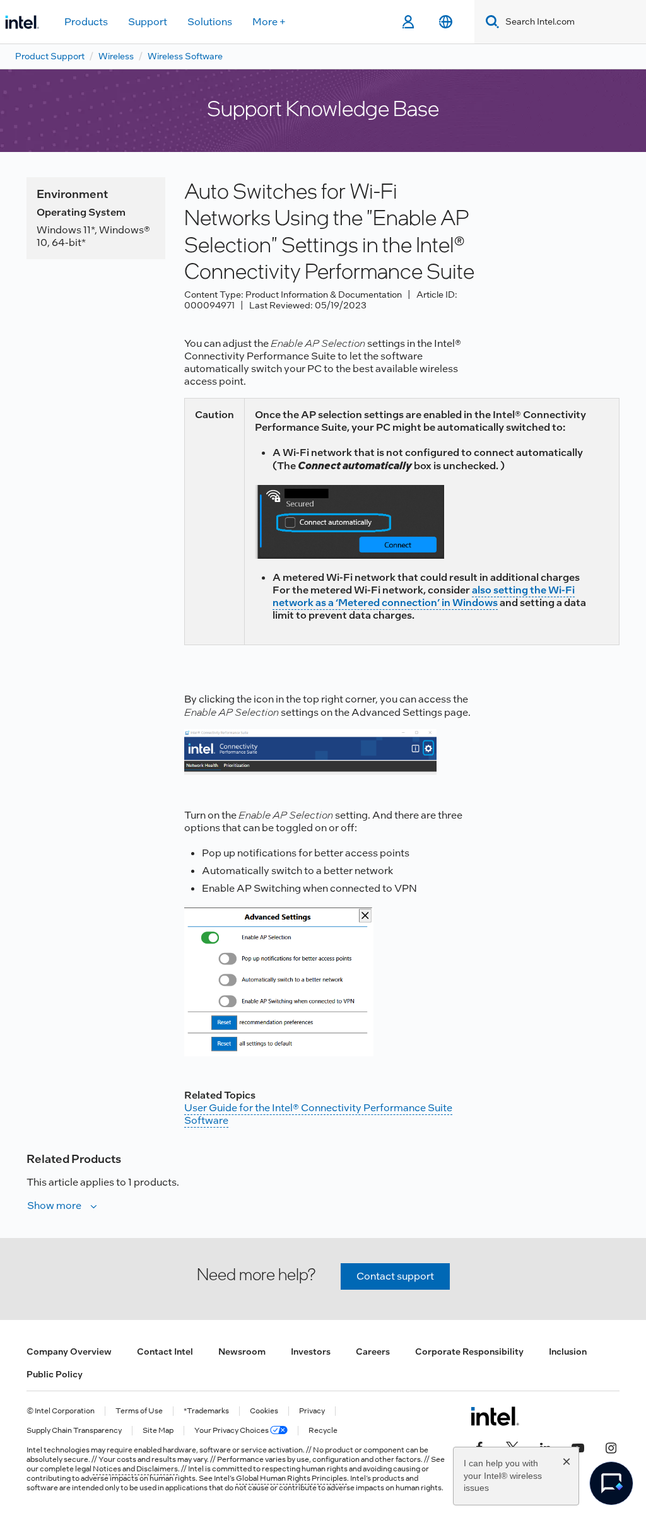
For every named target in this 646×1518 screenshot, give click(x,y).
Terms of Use (139, 1411)
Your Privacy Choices (232, 1430)
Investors (311, 1351)
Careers (373, 1351)
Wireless (116, 56)
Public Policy (54, 1374)
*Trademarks (206, 1411)
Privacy (312, 1411)
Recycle (323, 1430)
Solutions (209, 21)
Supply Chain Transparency (74, 1430)
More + (269, 21)
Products (86, 21)
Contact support (395, 1276)
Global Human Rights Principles (291, 1478)
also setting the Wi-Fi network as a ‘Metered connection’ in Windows (424, 596)
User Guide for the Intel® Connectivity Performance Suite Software (318, 1114)
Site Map (158, 1430)
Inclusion (568, 1351)
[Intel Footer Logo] (495, 1415)
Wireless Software (185, 56)
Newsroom (242, 1351)
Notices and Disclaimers (135, 1469)
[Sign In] (407, 22)
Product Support (50, 56)
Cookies (264, 1411)
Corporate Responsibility (469, 1351)
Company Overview (69, 1351)
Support (147, 21)
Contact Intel (165, 1351)
